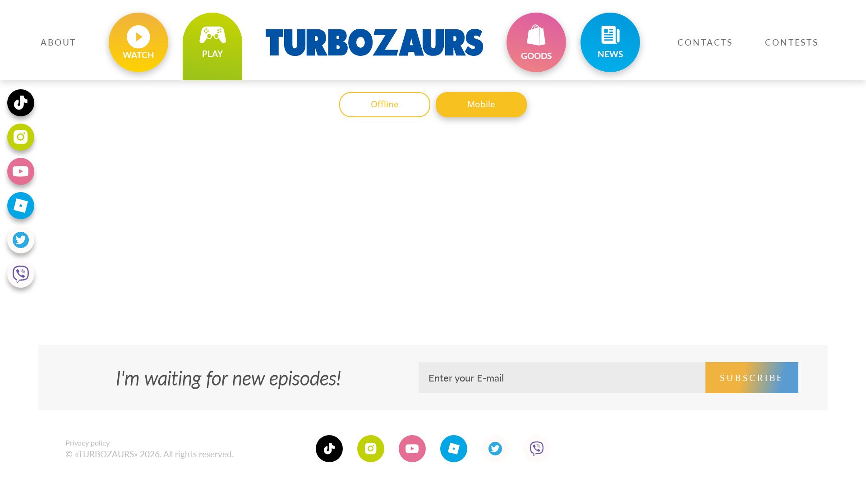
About (58, 42)
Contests (792, 42)
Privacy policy (87, 442)
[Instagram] (370, 448)
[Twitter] (495, 448)
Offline (385, 104)
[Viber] (536, 448)
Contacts (705, 42)
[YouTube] (412, 448)
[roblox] (453, 448)
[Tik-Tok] (329, 448)
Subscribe (752, 377)
